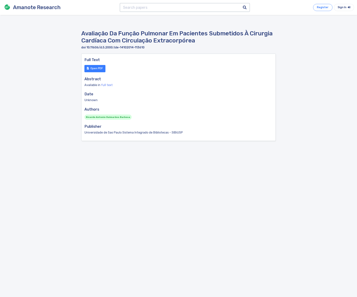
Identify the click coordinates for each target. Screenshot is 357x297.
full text (107, 85)
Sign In (342, 7)
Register (323, 7)
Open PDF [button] (96, 68)
